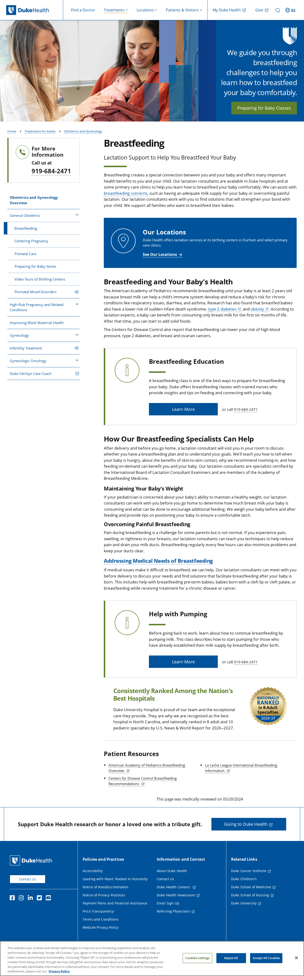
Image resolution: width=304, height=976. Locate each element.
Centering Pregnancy (31, 240)
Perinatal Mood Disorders (35, 291)
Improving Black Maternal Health (37, 322)
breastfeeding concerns (125, 193)
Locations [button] (145, 10)
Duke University (243, 903)
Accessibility (93, 871)
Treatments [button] (114, 10)
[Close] (296, 958)
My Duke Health (227, 10)
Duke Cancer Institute (248, 871)
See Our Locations (160, 254)
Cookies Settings (197, 958)
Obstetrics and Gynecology (83, 131)
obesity (257, 309)
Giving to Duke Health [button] (245, 824)
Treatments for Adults (40, 131)
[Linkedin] (31, 898)
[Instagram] (22, 898)
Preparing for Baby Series (35, 266)
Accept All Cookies (266, 958)
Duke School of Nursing (250, 895)
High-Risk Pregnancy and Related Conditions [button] (36, 307)
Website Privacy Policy (100, 927)
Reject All (231, 958)
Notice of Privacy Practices (104, 895)
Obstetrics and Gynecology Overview (34, 200)
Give (259, 10)
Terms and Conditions (101, 919)
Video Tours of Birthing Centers (39, 279)
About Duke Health (172, 871)
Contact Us (27, 879)
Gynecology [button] (19, 335)
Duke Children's (244, 879)
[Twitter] (40, 898)
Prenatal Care (25, 253)
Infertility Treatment (26, 348)
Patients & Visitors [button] (182, 10)
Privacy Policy (59, 971)
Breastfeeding (25, 228)
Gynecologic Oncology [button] (28, 360)
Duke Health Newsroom (176, 895)
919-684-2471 (51, 171)
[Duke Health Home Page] (32, 860)
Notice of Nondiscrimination (105, 887)
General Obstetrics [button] (25, 215)
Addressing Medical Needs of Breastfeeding (158, 560)
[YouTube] (49, 898)
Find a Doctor (83, 10)
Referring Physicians (173, 911)
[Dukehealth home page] (34, 10)
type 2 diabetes (222, 309)
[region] (152, 958)
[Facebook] (13, 898)
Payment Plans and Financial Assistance (115, 903)
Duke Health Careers (174, 887)
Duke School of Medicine (251, 887)
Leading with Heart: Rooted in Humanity (115, 879)
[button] (291, 10)
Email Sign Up (168, 903)
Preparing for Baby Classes (264, 108)
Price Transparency (98, 911)
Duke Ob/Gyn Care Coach (31, 373)
